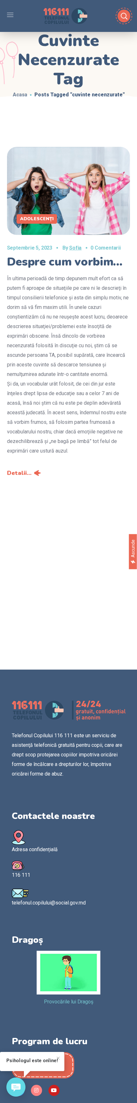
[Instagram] (36, 1090)
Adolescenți (37, 219)
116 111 (21, 875)
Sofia (75, 248)
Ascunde (132, 548)
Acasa (20, 95)
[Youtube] (54, 1090)
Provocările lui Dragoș (68, 1002)
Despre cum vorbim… (65, 262)
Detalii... (19, 473)
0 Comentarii (105, 248)
